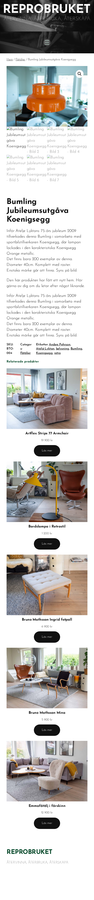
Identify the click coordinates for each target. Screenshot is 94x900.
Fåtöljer (20, 59)
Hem (10, 59)
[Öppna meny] (47, 42)
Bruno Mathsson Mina (47, 713)
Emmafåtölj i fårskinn (47, 806)
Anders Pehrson (59, 344)
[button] (80, 74)
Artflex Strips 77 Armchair (47, 433)
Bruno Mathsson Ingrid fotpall (47, 619)
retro (57, 353)
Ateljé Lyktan (45, 348)
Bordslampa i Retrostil (47, 526)
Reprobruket (29, 852)
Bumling (76, 348)
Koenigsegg (44, 353)
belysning (62, 348)
